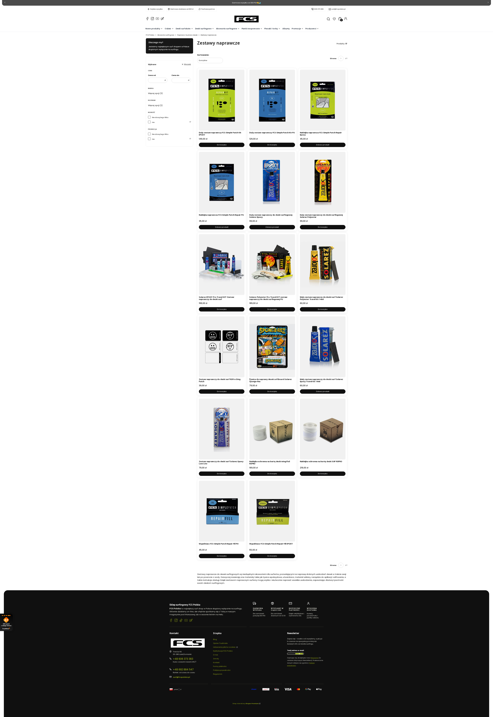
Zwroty (216, 658)
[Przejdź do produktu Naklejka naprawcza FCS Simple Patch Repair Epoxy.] (322, 100)
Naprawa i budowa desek (187, 35)
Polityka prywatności (221, 670)
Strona (333, 58)
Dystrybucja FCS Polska (223, 651)
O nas (215, 655)
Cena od (152, 75)
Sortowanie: (203, 55)
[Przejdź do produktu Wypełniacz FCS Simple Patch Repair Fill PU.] (221, 511)
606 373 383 (319, 9)
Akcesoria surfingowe (165, 35)
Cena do (175, 75)
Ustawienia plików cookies (224, 647)
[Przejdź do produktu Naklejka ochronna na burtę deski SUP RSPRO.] (322, 429)
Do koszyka (221, 145)
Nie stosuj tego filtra (160, 117)
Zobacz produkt (322, 145)
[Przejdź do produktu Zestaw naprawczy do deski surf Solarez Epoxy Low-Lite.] (221, 429)
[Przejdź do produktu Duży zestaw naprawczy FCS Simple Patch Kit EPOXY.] (221, 100)
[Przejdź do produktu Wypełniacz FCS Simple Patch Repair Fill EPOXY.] (272, 511)
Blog (215, 639)
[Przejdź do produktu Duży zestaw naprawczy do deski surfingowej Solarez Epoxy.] (272, 182)
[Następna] (488, 3)
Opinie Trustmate (220, 643)
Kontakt (216, 662)
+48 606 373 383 (183, 659)
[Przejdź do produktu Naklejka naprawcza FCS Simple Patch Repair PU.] (221, 182)
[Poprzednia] (5, 3)
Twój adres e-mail (295, 650)
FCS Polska (150, 35)
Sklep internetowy (246, 703)
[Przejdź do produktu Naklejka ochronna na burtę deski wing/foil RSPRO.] (272, 429)
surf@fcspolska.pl (338, 9)
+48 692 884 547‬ (183, 669)
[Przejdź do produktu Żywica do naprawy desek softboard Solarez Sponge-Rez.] (272, 346)
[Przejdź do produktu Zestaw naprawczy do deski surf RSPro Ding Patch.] (221, 346)
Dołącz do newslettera (299, 654)
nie (153, 122)
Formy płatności (220, 666)
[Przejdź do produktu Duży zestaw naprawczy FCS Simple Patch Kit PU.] (272, 100)
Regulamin (217, 674)
